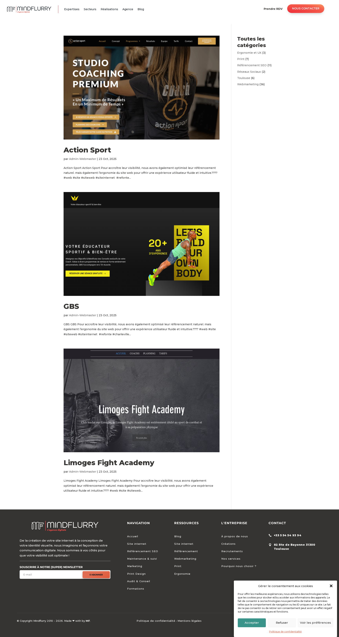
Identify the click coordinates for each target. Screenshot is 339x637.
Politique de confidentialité (285, 631)
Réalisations (109, 9)
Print (240, 59)
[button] (331, 586)
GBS (71, 306)
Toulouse (243, 78)
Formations (135, 588)
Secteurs (90, 9)
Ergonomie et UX (249, 52)
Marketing (134, 566)
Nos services (231, 558)
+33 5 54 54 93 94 (288, 535)
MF (88, 620)
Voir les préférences (315, 622)
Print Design (136, 573)
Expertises (71, 9)
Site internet (136, 543)
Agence (127, 9)
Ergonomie (182, 573)
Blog (141, 9)
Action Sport (87, 150)
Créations (228, 543)
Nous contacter (305, 8)
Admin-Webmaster (82, 159)
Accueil (132, 536)
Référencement (186, 551)
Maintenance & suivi (142, 558)
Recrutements (232, 551)
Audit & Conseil (138, 581)
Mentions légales (189, 620)
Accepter (252, 622)
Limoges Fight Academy (109, 462)
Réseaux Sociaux (249, 71)
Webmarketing (248, 84)
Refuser (282, 622)
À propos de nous (234, 536)
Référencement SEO (252, 65)
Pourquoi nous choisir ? (238, 566)
